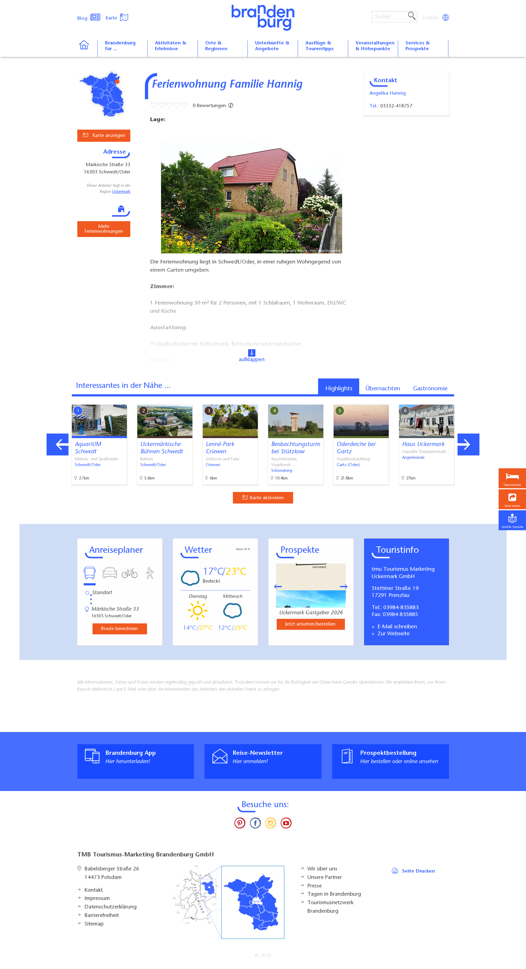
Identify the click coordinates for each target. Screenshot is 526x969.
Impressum (97, 898)
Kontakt (94, 890)
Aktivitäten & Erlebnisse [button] (170, 46)
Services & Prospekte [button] (417, 46)
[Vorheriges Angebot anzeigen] (57, 444)
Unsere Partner (324, 877)
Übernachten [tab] (383, 389)
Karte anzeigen (108, 135)
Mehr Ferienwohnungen (104, 229)
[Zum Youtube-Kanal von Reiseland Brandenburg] (285, 824)
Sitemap (94, 924)
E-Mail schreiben (396, 627)
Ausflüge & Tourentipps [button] (319, 46)
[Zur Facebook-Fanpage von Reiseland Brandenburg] (255, 824)
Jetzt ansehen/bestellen (310, 624)
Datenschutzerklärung (111, 907)
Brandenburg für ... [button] (120, 46)
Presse (314, 886)
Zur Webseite (393, 634)
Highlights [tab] (338, 389)
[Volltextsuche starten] (411, 16)
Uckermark (121, 192)
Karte (112, 18)
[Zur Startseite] (87, 48)
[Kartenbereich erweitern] (501, 400)
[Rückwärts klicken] (275, 586)
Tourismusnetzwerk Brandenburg (330, 907)
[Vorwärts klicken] (347, 586)
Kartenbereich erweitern (471, 399)
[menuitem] (431, 18)
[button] (512, 499)
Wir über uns (322, 869)
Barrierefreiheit (102, 915)
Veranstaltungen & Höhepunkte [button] (375, 46)
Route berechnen (119, 628)
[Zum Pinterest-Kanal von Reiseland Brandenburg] (239, 824)
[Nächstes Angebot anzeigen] (468, 444)
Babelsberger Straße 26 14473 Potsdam (112, 873)
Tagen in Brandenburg (334, 894)
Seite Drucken (418, 871)
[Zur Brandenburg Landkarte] (228, 902)
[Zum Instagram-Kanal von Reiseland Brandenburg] (270, 824)
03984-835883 (401, 608)
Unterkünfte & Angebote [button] (272, 46)
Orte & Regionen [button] (216, 46)
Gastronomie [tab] (430, 389)
